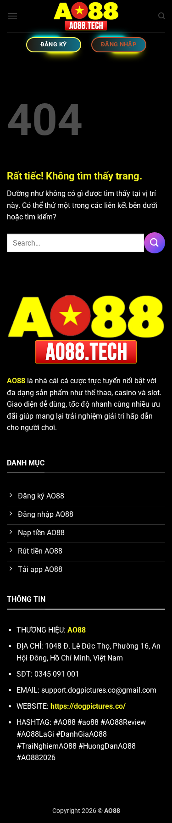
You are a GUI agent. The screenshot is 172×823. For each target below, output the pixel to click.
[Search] (161, 16)
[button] (12, 16)
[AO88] (86, 16)
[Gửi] (154, 242)
